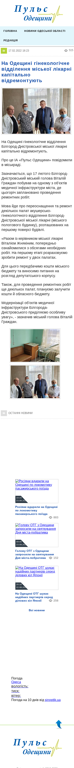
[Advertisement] (37, 446)
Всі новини (37, 610)
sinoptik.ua (53, 700)
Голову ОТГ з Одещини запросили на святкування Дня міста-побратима (34, 554)
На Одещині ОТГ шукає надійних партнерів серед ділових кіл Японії (34, 597)
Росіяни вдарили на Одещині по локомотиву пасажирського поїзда (36, 510)
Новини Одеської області (44, 31)
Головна (10, 31)
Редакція (10, 40)
